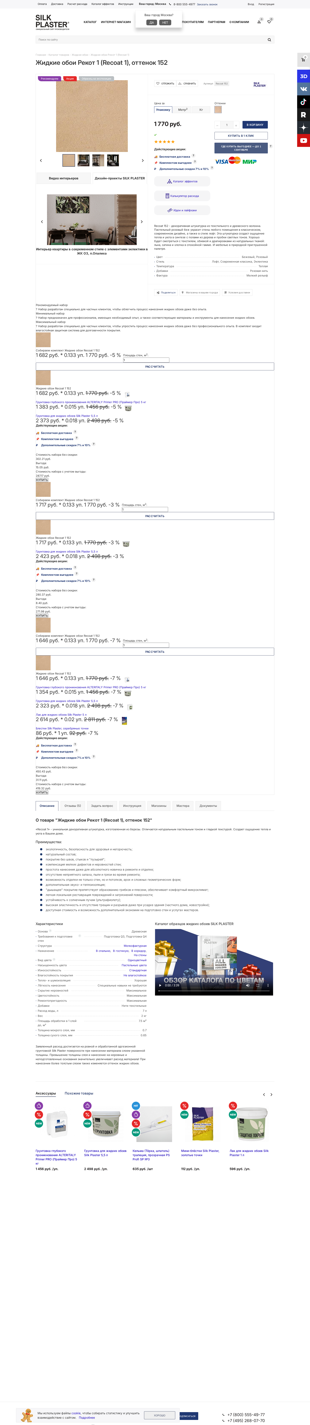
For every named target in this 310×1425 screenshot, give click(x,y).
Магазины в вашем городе (202, 292)
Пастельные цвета (134, 965)
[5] (173, 142)
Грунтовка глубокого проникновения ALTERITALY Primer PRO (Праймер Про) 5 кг (91, 402)
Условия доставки (239, 292)
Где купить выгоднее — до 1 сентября (241, 148)
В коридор (138, 950)
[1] (156, 142)
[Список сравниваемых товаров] (259, 23)
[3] (165, 142)
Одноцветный (137, 960)
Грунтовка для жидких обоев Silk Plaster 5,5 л (67, 415)
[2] (160, 142)
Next (143, 160)
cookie (76, 1413)
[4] (169, 142)
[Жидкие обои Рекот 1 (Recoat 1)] (92, 116)
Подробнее (87, 1417)
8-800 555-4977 (184, 4)
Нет (165, 22)
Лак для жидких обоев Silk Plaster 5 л (61, 714)
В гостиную (121, 950)
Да (152, 22)
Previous (41, 160)
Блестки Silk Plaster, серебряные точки (62, 728)
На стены (140, 955)
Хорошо (159, 1415)
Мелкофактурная (135, 945)
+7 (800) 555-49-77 (246, 1414)
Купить (42, 480)
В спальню (103, 950)
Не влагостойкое (135, 975)
